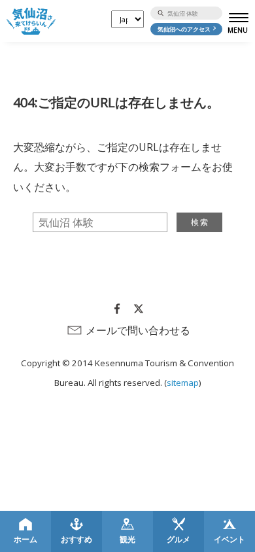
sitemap (183, 382)
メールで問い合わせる (138, 330)
